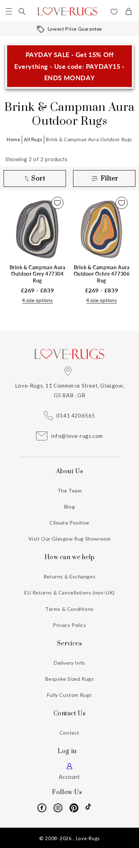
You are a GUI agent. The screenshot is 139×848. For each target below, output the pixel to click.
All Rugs (33, 139)
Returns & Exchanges (69, 576)
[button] (9, 11)
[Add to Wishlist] (57, 202)
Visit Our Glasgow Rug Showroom (70, 539)
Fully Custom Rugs (69, 695)
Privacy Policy (69, 625)
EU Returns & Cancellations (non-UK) (69, 592)
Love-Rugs (88, 838)
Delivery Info (69, 663)
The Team (69, 490)
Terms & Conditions (69, 609)
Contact (69, 733)
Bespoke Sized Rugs (69, 679)
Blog (69, 507)
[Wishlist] (114, 12)
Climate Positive (69, 523)
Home (13, 139)
